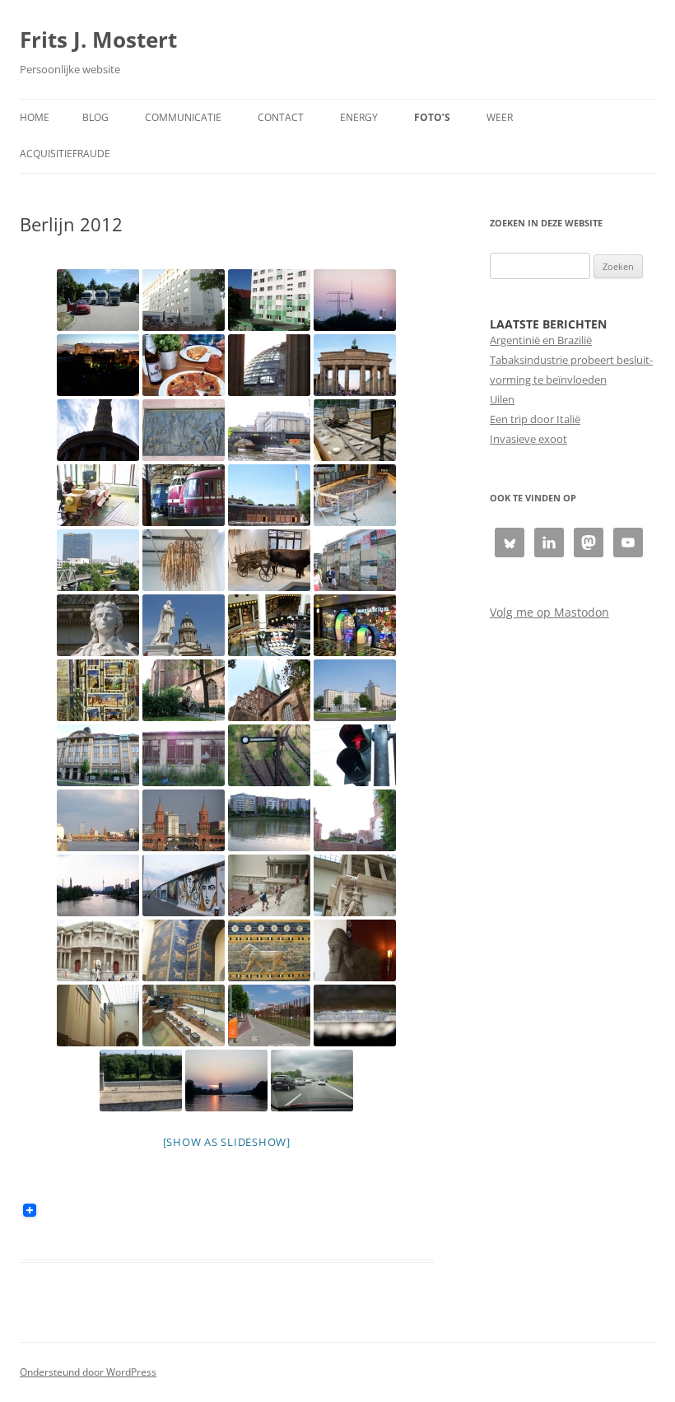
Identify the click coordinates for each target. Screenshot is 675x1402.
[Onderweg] (98, 300)
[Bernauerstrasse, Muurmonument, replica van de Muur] (141, 1080)
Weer (499, 117)
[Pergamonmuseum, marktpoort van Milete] (98, 950)
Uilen (502, 399)
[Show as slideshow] (227, 1141)
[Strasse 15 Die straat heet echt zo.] (183, 755)
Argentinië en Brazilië (541, 340)
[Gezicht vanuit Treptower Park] (226, 1080)
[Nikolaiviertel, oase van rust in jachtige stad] (183, 690)
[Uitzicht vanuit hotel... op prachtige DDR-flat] (269, 300)
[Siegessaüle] (98, 430)
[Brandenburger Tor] (355, 365)
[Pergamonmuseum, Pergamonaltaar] (269, 885)
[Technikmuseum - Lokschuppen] (183, 495)
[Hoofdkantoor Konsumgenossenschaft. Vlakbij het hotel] (98, 755)
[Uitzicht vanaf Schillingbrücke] (98, 885)
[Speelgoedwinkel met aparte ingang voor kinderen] (355, 625)
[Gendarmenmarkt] (183, 625)
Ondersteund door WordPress (88, 1372)
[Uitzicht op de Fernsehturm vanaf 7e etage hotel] (355, 300)
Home (34, 117)
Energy (359, 117)
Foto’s (432, 117)
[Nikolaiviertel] (269, 690)
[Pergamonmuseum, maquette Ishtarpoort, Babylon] (183, 1015)
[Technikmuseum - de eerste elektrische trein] (98, 495)
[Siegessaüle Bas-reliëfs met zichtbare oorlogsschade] (183, 430)
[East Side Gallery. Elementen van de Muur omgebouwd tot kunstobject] (183, 885)
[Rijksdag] (269, 365)
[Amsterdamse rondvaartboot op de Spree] (269, 430)
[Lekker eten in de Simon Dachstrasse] (183, 365)
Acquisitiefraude (65, 154)
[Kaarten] (98, 690)
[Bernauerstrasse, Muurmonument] (269, 1015)
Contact (281, 117)
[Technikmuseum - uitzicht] (98, 560)
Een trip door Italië (535, 419)
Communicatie (183, 117)
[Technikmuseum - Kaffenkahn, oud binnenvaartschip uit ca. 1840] (355, 495)
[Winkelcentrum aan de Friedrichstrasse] (269, 625)
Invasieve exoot (528, 438)
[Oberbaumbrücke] (98, 820)
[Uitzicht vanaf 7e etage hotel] (98, 365)
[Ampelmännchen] (355, 755)
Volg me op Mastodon (549, 612)
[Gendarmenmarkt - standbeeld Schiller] (98, 625)
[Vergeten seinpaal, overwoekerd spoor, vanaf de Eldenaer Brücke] (269, 755)
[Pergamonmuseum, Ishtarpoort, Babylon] (183, 950)
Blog (95, 117)
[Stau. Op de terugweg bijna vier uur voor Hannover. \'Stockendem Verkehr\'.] (312, 1080)
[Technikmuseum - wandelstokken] (183, 560)
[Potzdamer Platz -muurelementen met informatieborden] (355, 560)
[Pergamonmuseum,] (355, 950)
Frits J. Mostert (98, 39)
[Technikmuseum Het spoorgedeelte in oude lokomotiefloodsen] (269, 495)
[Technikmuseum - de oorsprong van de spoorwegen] (355, 430)
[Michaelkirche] (355, 820)
